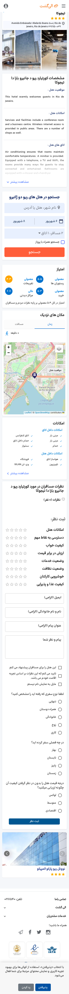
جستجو (35, 252)
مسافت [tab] (19, 324)
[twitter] (39, 932)
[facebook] (30, 932)
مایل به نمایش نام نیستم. (41, 684)
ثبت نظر (34, 821)
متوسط (51, 803)
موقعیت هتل (55, 370)
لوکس (52, 795)
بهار (54, 750)
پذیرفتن (42, 987)
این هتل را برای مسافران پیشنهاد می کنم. (32, 667)
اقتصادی (51, 811)
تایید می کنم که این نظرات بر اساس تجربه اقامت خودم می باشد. (32, 676)
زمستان (51, 773)
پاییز (53, 765)
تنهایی (52, 701)
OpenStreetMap (42, 412)
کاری (53, 733)
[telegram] (21, 932)
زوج (54, 725)
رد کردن (26, 987)
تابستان (51, 758)
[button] (35, 375)
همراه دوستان (48, 709)
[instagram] (48, 932)
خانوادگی (51, 717)
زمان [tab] (49, 324)
